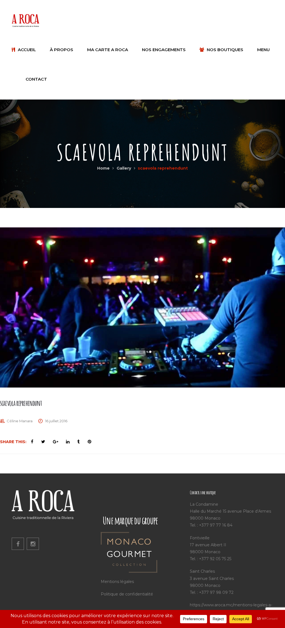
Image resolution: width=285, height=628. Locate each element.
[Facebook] (18, 544)
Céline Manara (20, 421)
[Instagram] (33, 544)
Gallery (124, 168)
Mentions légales (117, 581)
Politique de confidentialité (127, 594)
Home (103, 168)
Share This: (13, 441)
